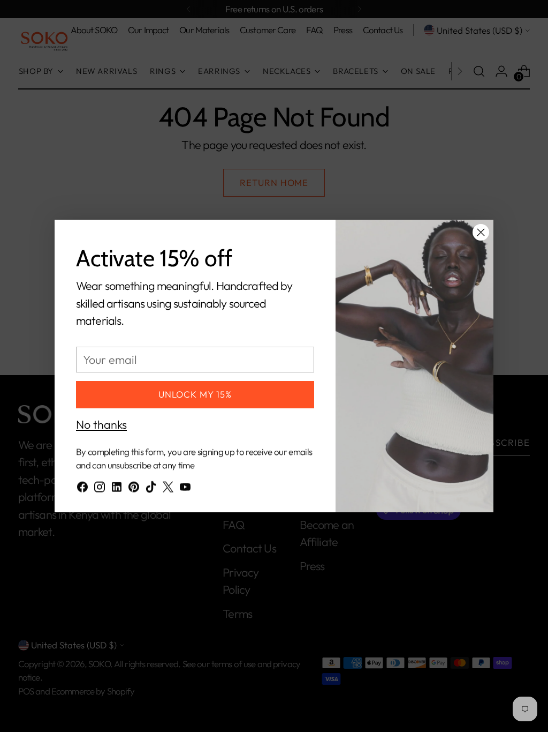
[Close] (481, 232)
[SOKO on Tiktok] (150, 489)
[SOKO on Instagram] (99, 489)
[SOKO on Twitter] (168, 489)
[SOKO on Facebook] (82, 489)
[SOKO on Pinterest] (133, 489)
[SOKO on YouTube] (185, 489)
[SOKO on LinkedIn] (116, 489)
